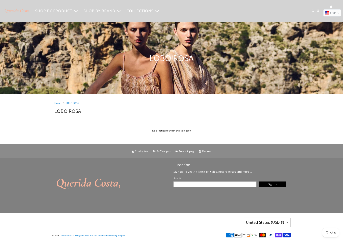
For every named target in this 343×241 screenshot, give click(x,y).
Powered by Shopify (115, 235)
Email (177, 178)
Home (57, 103)
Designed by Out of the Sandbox (90, 235)
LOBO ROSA (72, 103)
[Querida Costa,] (18, 10)
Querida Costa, (67, 235)
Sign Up (272, 184)
